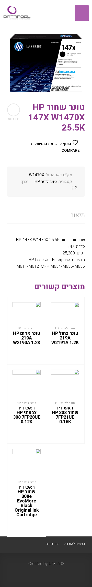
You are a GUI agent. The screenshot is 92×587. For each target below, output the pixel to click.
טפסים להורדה (74, 544)
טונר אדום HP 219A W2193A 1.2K (26, 338)
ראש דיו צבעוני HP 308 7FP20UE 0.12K (26, 415)
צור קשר (52, 544)
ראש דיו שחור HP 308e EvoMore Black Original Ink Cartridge (27, 501)
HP (74, 188)
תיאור (78, 215)
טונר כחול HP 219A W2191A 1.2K (65, 338)
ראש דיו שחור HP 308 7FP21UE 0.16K (65, 415)
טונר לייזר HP (45, 182)
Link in (54, 564)
